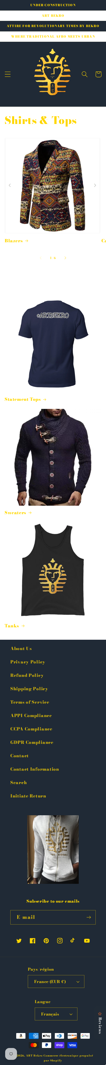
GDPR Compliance (32, 742)
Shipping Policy (29, 688)
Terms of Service (29, 702)
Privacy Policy (28, 662)
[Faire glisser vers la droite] (65, 258)
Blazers (14, 241)
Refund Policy (27, 675)
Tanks (12, 626)
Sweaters (15, 512)
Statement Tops (23, 399)
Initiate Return (28, 796)
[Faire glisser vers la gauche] (40, 258)
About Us (21, 648)
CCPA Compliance (31, 729)
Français (50, 1014)
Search (18, 782)
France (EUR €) (50, 981)
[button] (8, 74)
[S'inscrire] (88, 917)
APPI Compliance (31, 715)
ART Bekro (34, 1056)
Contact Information (34, 769)
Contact (19, 755)
